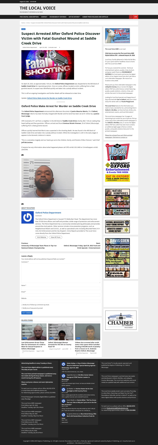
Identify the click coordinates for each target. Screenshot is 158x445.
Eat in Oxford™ (74, 17)
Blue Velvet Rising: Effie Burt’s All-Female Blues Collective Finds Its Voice (79, 416)
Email (23, 292)
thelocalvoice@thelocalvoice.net (117, 408)
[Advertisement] (121, 294)
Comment (25, 262)
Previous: (39, 245)
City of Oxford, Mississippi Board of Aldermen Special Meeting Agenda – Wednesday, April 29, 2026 (79, 365)
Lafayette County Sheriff (54, 349)
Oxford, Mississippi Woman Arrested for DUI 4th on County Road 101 (59, 344)
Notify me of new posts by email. (33, 308)
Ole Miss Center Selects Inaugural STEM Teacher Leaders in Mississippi (77, 377)
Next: (82, 245)
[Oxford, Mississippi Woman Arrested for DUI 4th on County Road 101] (60, 331)
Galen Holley (71, 363)
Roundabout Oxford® (58, 17)
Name (23, 285)
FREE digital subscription (29, 17)
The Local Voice (38, 8)
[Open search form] (127, 17)
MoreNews (78, 443)
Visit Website (41, 237)
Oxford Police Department (30, 47)
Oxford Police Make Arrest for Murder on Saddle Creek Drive (49, 98)
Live (135, 17)
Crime (23, 29)
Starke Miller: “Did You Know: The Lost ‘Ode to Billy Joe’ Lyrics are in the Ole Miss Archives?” (79, 402)
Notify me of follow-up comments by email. (36, 305)
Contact (44, 17)
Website (23, 298)
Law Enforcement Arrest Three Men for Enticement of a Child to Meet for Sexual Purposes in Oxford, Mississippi (33, 345)
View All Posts (55, 237)
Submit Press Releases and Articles (95, 17)
